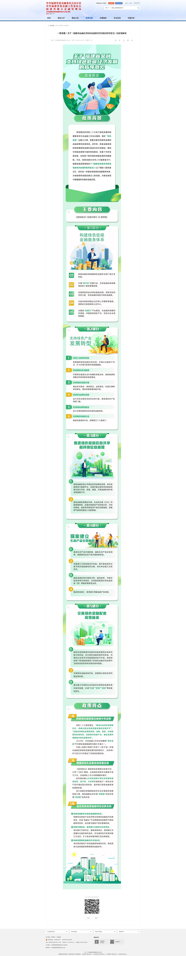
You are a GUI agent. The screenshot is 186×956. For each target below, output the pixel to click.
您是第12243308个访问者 (81, 942)
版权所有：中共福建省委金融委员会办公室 (55, 947)
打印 (88, 918)
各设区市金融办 (98, 931)
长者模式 (111, 3)
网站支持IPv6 (136, 2)
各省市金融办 (74, 931)
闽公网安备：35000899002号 (54, 939)
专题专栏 (131, 18)
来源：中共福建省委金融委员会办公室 (61, 40)
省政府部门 (121, 931)
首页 (49, 18)
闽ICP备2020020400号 (67, 939)
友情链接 (59, 937)
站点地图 (48, 937)
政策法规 (89, 18)
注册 (130, 3)
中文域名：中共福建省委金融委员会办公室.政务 (56, 945)
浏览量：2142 (88, 40)
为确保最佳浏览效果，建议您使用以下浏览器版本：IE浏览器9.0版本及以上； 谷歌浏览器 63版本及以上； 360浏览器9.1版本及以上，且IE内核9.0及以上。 (93, 954)
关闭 (96, 918)
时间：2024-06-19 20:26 (78, 40)
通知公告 (75, 18)
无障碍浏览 (119, 3)
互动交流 (117, 18)
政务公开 (61, 18)
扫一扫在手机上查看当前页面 (92, 897)
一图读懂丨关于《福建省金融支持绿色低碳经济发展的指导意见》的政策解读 (91, 33)
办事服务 (103, 18)
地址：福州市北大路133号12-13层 (53, 942)
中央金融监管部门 (51, 931)
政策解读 (66, 25)
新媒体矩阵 (96, 937)
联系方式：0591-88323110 (68, 942)
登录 (126, 3)
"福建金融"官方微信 (101, 3)
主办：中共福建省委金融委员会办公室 (93, 952)
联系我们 (53, 937)
